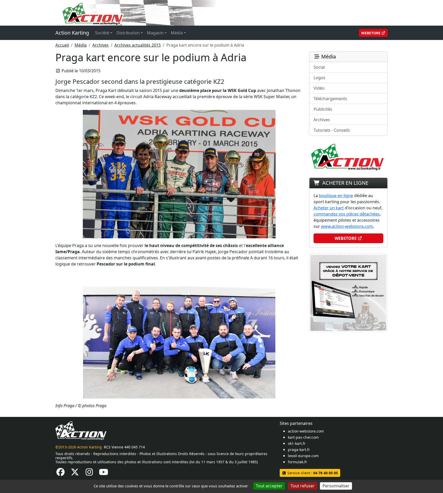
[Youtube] (103, 473)
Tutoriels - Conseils (332, 130)
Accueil (62, 45)
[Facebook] (60, 473)
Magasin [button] (155, 33)
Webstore (371, 32)
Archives (100, 45)
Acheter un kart (329, 208)
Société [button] (102, 33)
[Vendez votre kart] (348, 292)
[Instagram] (89, 473)
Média (81, 45)
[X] (75, 473)
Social (319, 67)
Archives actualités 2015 (137, 45)
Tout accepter (269, 486)
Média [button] (177, 33)
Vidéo (319, 88)
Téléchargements (330, 98)
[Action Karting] (153, 12)
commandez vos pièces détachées (347, 214)
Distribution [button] (128, 33)
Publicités (323, 109)
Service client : (312, 472)
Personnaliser (336, 486)
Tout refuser (302, 486)
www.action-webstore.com (347, 226)
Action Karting (72, 32)
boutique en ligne (336, 195)
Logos (319, 77)
